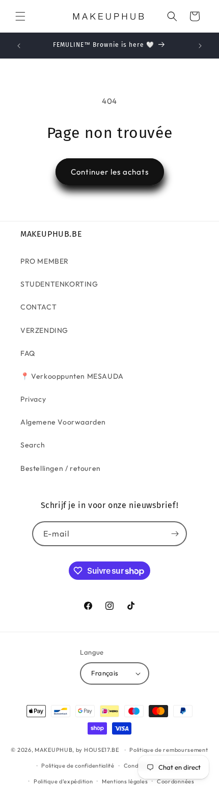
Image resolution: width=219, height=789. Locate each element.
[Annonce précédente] (19, 46)
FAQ (27, 353)
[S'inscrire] (174, 533)
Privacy (33, 399)
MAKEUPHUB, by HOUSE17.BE (77, 749)
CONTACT (38, 307)
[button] (20, 16)
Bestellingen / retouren (60, 468)
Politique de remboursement (168, 749)
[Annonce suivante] (200, 46)
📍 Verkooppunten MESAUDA (72, 376)
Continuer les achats (110, 172)
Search (32, 444)
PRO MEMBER (44, 261)
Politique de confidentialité (78, 765)
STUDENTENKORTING (59, 284)
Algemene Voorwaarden (63, 422)
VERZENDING (44, 330)
